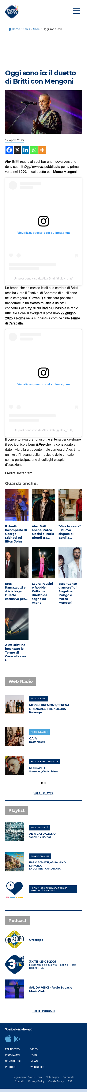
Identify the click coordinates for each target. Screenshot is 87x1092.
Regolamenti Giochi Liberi (27, 1077)
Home (16, 29)
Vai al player (43, 793)
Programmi (12, 1055)
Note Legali (52, 1077)
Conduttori (12, 1061)
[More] (42, 150)
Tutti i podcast (43, 1011)
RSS (70, 1081)
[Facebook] (9, 150)
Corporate (68, 1077)
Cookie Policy (56, 1081)
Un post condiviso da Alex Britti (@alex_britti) (43, 278)
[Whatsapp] (34, 150)
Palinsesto (12, 1049)
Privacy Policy (36, 1081)
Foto (33, 1055)
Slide (36, 29)
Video (34, 1049)
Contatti (19, 1081)
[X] (17, 150)
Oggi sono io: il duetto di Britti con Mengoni (40, 77)
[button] (42, 783)
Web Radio (37, 1067)
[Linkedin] (25, 150)
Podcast (10, 1067)
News (26, 29)
